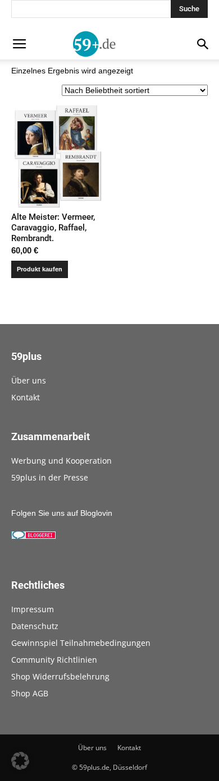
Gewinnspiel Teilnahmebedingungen (80, 642)
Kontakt (25, 397)
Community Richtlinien (54, 659)
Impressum (32, 609)
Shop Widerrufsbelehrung (60, 676)
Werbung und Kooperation (61, 460)
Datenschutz (34, 626)
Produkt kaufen (39, 269)
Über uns (28, 380)
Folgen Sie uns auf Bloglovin (61, 513)
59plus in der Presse (49, 477)
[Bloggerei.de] (33, 536)
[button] (20, 761)
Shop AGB (29, 693)
